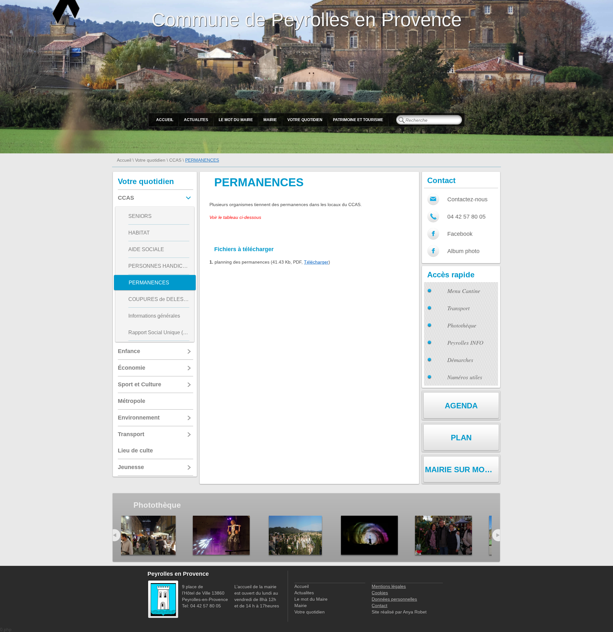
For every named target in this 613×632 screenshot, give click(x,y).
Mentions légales (389, 586)
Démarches (460, 360)
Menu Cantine (463, 291)
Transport (458, 308)
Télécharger (316, 262)
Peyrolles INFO (465, 342)
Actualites (196, 120)
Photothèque (461, 325)
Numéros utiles (464, 377)
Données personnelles (394, 599)
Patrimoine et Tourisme (358, 120)
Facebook (460, 234)
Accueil (164, 120)
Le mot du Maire (236, 120)
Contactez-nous (467, 199)
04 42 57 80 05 (466, 216)
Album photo (463, 251)
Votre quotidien (304, 120)
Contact (379, 605)
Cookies (380, 592)
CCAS (175, 160)
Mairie (270, 120)
